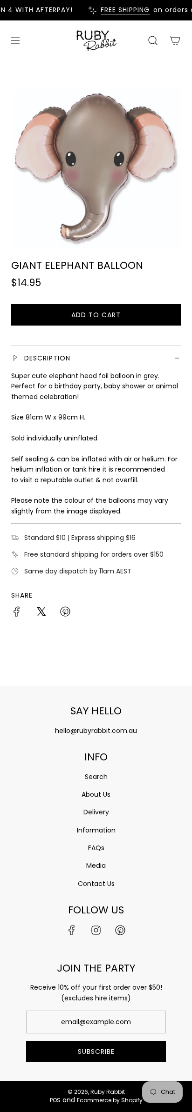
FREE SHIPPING (121, 10)
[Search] (153, 40)
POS (55, 1100)
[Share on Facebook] (17, 613)
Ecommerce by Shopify (110, 1100)
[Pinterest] (120, 930)
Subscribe (96, 1051)
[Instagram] (96, 930)
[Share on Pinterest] (65, 613)
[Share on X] (41, 613)
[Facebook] (72, 930)
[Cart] (175, 40)
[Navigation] (15, 40)
